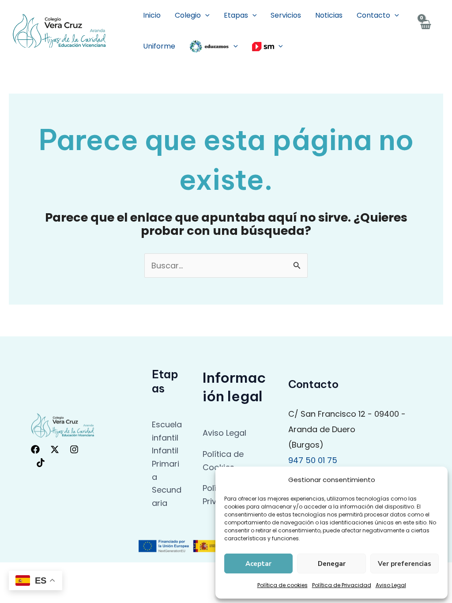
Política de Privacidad (341, 585)
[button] (205, 15)
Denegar (332, 563)
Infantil (165, 450)
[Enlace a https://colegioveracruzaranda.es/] (59, 30)
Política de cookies (282, 585)
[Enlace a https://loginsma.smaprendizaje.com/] (267, 46)
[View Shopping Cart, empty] (425, 31)
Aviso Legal (391, 585)
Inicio (152, 15)
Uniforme (159, 46)
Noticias (329, 15)
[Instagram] (74, 449)
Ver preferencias (404, 563)
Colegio (188, 15)
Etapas (236, 15)
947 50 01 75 (312, 460)
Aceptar (258, 563)
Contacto (373, 15)
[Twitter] (54, 449)
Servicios (286, 15)
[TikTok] (40, 462)
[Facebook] (35, 449)
